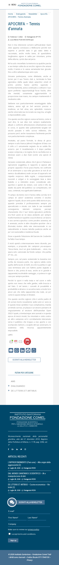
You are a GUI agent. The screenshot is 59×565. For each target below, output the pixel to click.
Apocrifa (43, 14)
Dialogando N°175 (34, 37)
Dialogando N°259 (30, 468)
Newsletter (33, 14)
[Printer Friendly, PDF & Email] (16, 341)
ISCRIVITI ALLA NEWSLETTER (24, 360)
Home (10, 14)
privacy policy (33, 529)
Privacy (29, 560)
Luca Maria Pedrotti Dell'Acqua (22, 40)
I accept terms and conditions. (23, 534)
